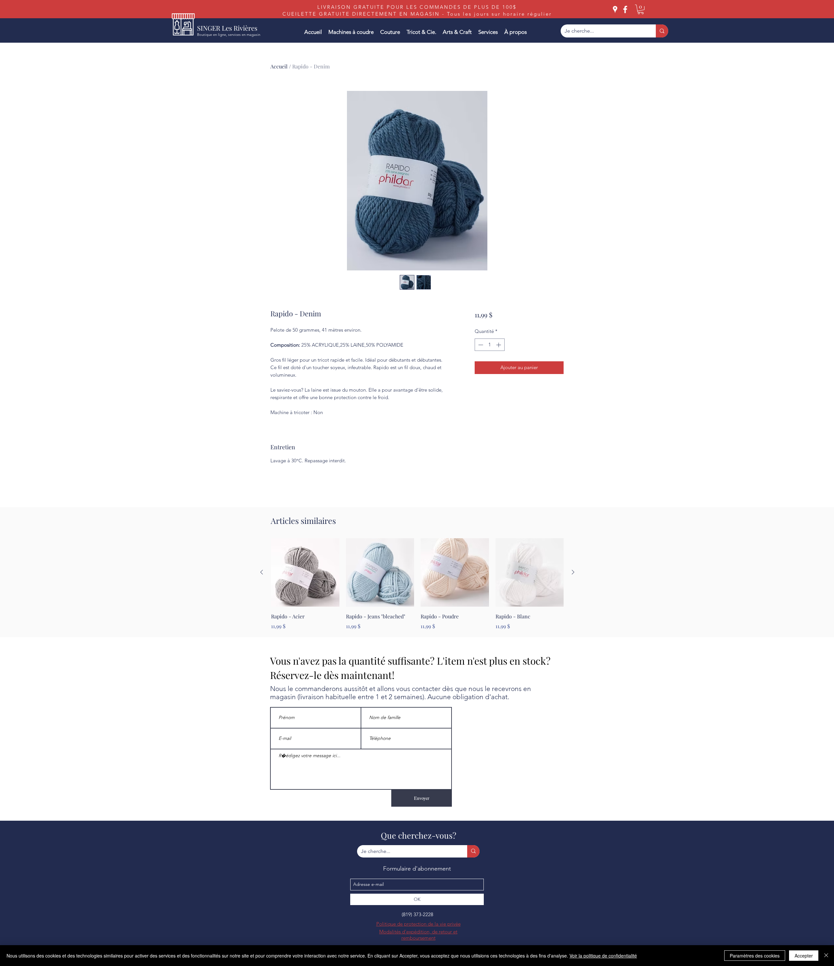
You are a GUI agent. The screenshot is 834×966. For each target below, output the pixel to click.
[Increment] (499, 345)
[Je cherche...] (662, 30)
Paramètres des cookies (755, 955)
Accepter (804, 955)
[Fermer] (826, 955)
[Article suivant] (573, 572)
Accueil (279, 66)
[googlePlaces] (615, 9)
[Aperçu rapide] (305, 572)
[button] (640, 9)
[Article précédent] (262, 572)
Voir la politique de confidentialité (603, 955)
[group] (417, 584)
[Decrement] (480, 345)
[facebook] (625, 9)
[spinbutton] (489, 345)
